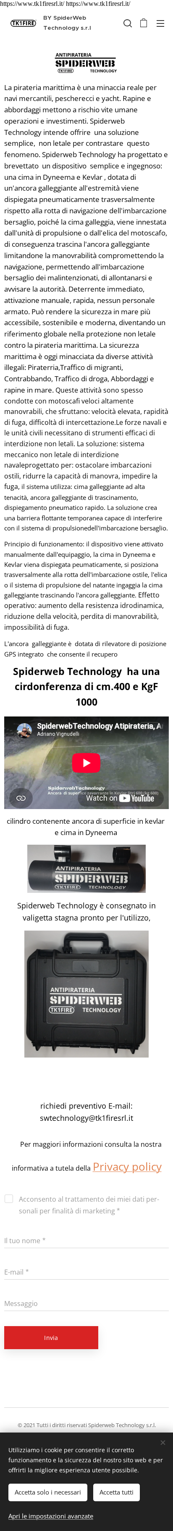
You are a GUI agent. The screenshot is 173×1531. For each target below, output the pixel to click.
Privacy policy (127, 1166)
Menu (160, 23)
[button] (126, 23)
